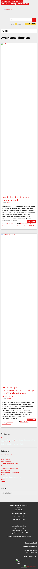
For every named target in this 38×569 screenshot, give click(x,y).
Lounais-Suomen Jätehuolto (27, 225)
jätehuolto (31, 223)
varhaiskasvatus (6, 424)
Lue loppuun (31, 221)
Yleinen (3, 481)
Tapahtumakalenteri (8, 3)
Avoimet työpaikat (6, 461)
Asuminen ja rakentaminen (10, 468)
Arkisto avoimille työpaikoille (10, 463)
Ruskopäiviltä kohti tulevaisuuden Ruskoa (12, 444)
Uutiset (3, 479)
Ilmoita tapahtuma (22, 3)
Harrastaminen (5, 470)
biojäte (22, 223)
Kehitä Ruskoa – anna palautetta (12, 1)
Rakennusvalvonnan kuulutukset (12, 477)
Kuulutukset (4, 474)
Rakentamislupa (5, 437)
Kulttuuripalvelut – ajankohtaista (10, 472)
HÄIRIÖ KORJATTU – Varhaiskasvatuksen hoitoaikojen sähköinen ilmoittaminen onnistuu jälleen (18, 391)
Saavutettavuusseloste (30, 556)
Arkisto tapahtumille (7, 457)
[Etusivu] (19, 11)
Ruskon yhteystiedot (31, 543)
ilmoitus (26, 223)
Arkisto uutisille (10, 223)
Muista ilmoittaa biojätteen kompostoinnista (15, 198)
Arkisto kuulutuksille (6, 454)
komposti (4, 225)
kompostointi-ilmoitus (13, 225)
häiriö (21, 422)
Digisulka (3, 466)
